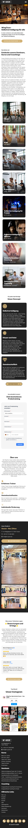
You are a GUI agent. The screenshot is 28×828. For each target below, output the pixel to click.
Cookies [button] (3, 812)
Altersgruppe (7, 411)
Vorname (6, 416)
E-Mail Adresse (8, 426)
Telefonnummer (8, 432)
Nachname (7, 421)
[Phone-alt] (4, 821)
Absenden (20, 444)
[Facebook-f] (16, 821)
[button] (25, 1)
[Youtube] (23, 821)
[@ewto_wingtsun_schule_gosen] (4, 697)
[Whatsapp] (8, 821)
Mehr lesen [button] (5, 671)
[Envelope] (12, 821)
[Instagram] (19, 821)
